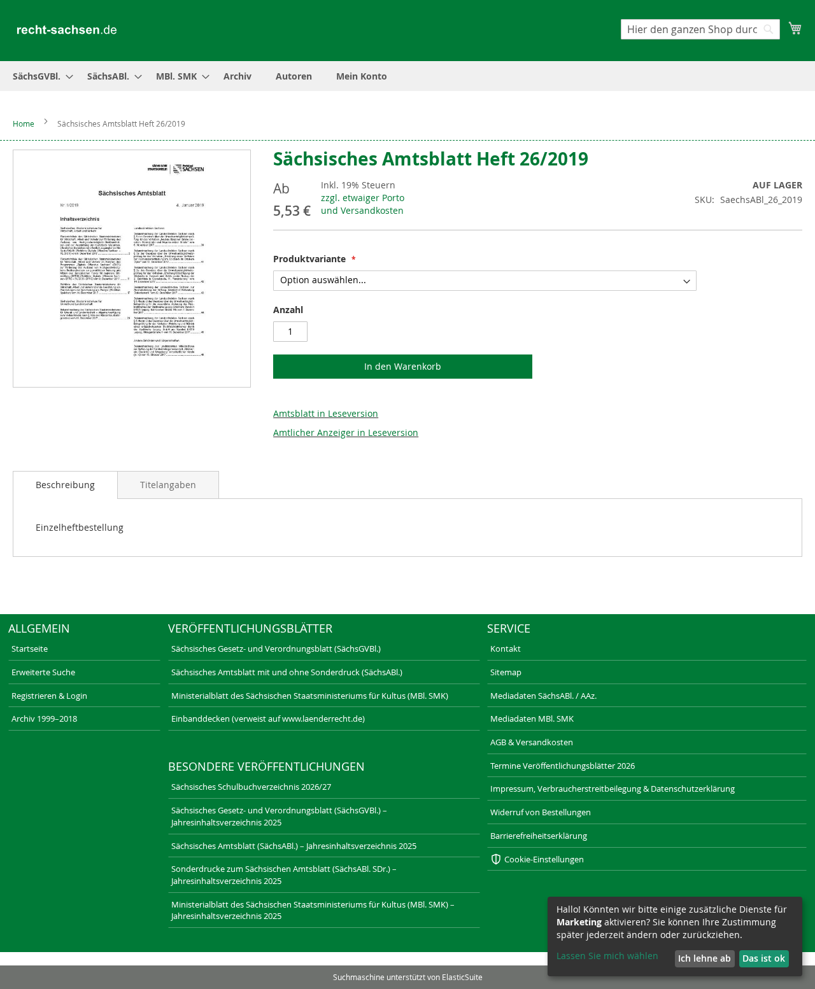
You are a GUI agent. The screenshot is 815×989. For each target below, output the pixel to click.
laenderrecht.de (170, 960)
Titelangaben (168, 485)
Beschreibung (65, 485)
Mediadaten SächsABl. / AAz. (543, 695)
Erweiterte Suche (43, 672)
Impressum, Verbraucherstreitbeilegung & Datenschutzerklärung (612, 788)
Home (23, 123)
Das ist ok (763, 958)
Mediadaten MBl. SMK (532, 718)
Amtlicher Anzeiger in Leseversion (345, 432)
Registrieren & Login (49, 695)
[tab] (65, 485)
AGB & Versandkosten (531, 742)
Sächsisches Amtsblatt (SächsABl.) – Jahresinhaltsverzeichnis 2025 (293, 846)
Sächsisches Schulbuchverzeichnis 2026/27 (251, 786)
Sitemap (505, 672)
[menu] (407, 76)
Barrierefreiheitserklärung (538, 835)
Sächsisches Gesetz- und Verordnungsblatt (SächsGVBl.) (276, 648)
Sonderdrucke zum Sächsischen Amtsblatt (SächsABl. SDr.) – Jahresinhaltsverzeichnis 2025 (284, 875)
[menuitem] (39, 76)
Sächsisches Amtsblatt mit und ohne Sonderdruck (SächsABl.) (286, 672)
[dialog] (675, 936)
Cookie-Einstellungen (544, 859)
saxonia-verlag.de (309, 960)
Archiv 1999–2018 (44, 718)
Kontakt (505, 648)
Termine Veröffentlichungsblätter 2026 (562, 765)
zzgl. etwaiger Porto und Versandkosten (362, 204)
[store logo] (67, 29)
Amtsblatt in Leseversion (325, 413)
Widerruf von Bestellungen (540, 812)
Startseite (29, 648)
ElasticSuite (462, 977)
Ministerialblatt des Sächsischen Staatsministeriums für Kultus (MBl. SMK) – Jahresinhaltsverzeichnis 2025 (313, 910)
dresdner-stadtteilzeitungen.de (470, 960)
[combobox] (700, 29)
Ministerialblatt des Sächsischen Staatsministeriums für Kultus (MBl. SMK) (309, 695)
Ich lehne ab (704, 958)
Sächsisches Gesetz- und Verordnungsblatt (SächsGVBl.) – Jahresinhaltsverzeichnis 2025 (279, 816)
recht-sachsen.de (36, 960)
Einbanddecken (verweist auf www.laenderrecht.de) (268, 718)
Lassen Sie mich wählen (607, 956)
